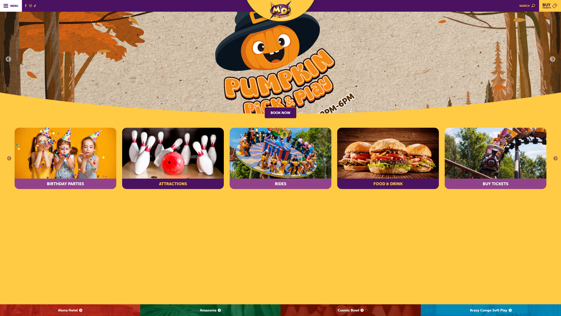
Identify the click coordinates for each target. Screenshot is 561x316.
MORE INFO (280, 113)
